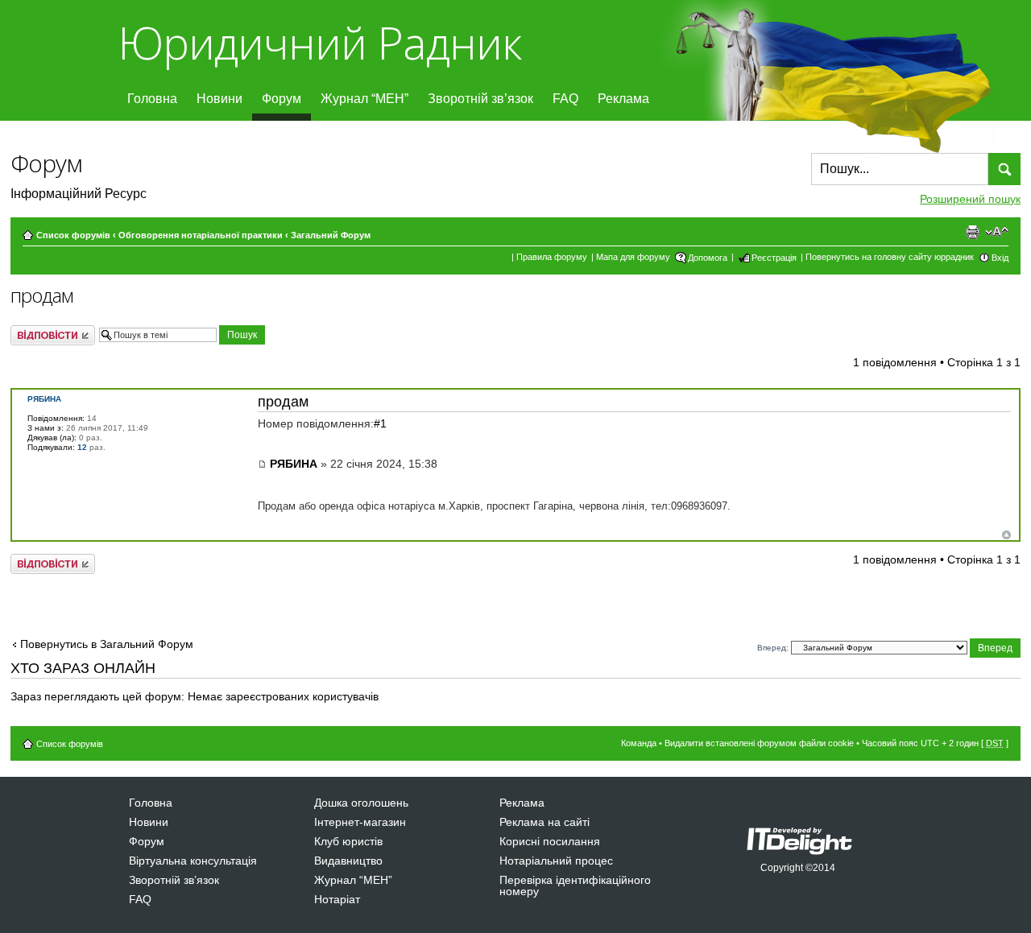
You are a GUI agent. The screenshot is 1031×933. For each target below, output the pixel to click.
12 (82, 447)
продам (41, 295)
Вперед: (773, 647)
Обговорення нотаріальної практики (200, 235)
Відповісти (37, 331)
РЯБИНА (293, 463)
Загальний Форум (331, 235)
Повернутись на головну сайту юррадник (889, 257)
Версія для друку (972, 232)
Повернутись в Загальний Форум (106, 644)
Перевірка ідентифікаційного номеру (575, 885)
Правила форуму (551, 257)
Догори (1006, 534)
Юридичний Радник (319, 42)
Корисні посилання (549, 841)
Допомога (707, 257)
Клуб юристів (348, 841)
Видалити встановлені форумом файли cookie (759, 743)
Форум (281, 98)
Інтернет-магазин (360, 821)
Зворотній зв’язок (480, 98)
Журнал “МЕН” (364, 98)
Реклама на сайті (544, 821)
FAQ (565, 98)
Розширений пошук (970, 198)
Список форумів (73, 235)
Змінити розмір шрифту (996, 232)
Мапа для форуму (633, 257)
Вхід (1000, 257)
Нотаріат (337, 899)
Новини (219, 98)
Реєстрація (774, 257)
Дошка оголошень (361, 802)
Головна (152, 98)
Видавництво (348, 860)
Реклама (623, 98)
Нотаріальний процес (556, 860)
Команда (638, 743)
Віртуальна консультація (193, 860)
